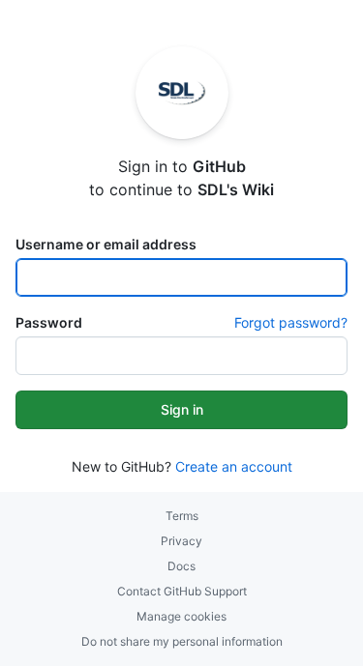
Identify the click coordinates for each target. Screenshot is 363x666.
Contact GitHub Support (182, 591)
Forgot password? (291, 322)
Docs (181, 566)
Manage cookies (181, 616)
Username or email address (106, 244)
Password (48, 322)
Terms (182, 515)
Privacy (181, 541)
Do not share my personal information (182, 641)
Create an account (233, 466)
